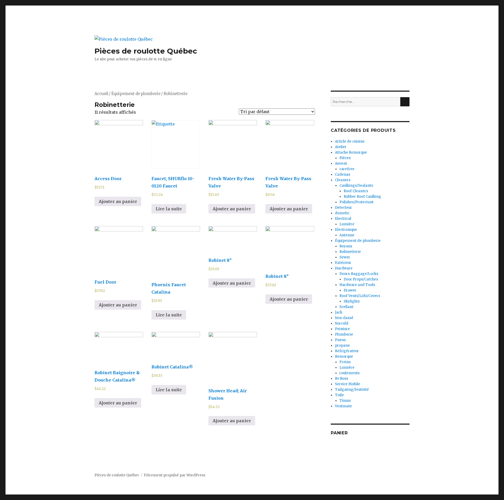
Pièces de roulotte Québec (145, 50)
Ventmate (343, 406)
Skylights (352, 301)
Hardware (344, 268)
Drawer (350, 290)
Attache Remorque (351, 152)
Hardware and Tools (357, 285)
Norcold (341, 323)
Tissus (345, 400)
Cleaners (342, 180)
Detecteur (343, 207)
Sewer (344, 257)
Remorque (344, 356)
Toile (339, 395)
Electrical (343, 218)
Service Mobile (347, 384)
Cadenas (342, 174)
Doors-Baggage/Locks (358, 274)
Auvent (341, 163)
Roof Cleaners (356, 191)
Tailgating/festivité (352, 389)
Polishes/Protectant (356, 202)
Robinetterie (350, 251)
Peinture (342, 329)
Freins (345, 362)
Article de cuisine (350, 141)
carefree (346, 169)
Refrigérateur (347, 351)
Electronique (346, 229)
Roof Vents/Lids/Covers (359, 296)
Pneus (340, 340)
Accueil (101, 93)
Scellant (346, 307)
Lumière (346, 224)
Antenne (346, 235)
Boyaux (345, 246)
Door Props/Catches (361, 279)
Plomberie (344, 334)
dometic (342, 213)
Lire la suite (169, 208)
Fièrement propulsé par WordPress (174, 475)
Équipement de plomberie (135, 93)
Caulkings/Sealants (356, 185)
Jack (338, 312)
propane (342, 345)
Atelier (340, 147)
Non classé (344, 318)
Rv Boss (341, 378)
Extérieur (343, 263)
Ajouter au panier (118, 201)
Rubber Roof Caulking (362, 196)
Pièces (345, 158)
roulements (349, 373)
